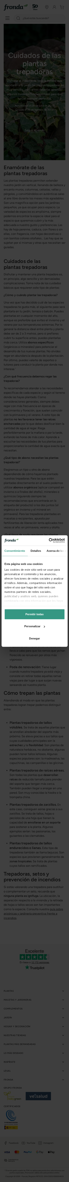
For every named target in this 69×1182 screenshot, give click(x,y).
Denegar (34, 638)
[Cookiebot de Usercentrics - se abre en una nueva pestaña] (49, 540)
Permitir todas (34, 614)
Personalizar (32, 626)
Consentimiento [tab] (14, 550)
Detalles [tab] (35, 550)
